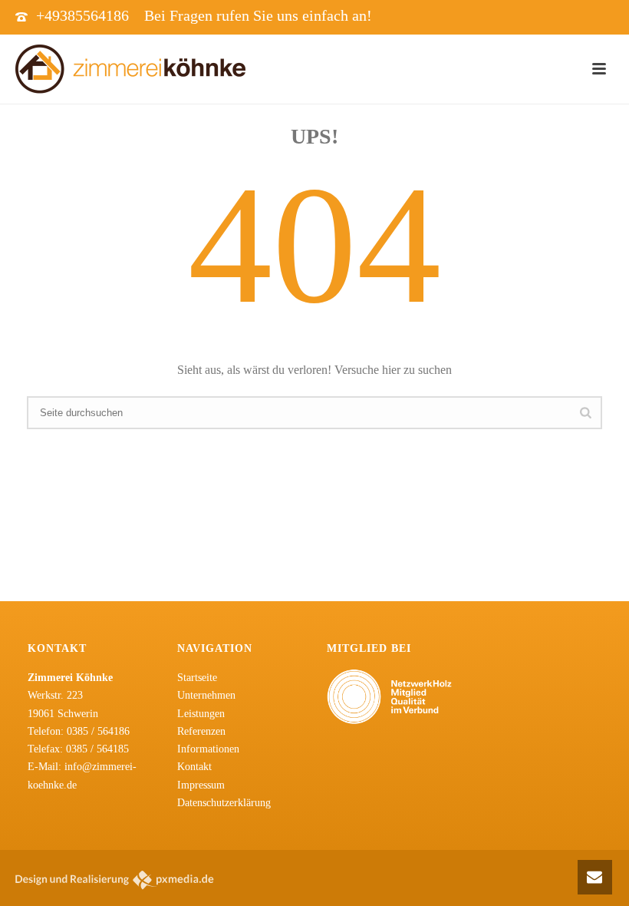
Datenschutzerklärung (224, 802)
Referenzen (201, 731)
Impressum (201, 785)
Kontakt (194, 766)
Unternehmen (206, 695)
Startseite (197, 677)
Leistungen (201, 713)
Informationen (208, 749)
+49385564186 (82, 15)
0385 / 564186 (98, 731)
